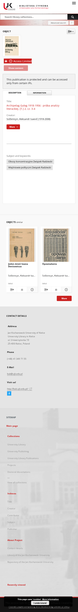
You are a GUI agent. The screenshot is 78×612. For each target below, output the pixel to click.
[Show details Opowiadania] (66, 289)
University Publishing (18, 451)
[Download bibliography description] (11, 289)
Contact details (15, 548)
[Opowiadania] (56, 246)
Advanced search (58, 23)
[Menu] (74, 3)
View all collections (17, 482)
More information (50, 599)
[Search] (72, 17)
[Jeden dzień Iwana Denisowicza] (22, 246)
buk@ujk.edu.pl (15, 373)
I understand (40, 603)
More (64, 298)
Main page (12, 425)
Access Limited (22, 61)
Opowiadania (49, 263)
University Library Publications (23, 458)
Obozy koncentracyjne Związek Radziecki (30, 161)
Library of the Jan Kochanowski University (28, 555)
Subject (11, 522)
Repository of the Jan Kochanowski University (30, 562)
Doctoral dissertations (18, 472)
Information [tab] (39, 93)
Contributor (13, 515)
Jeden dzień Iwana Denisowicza (18, 265)
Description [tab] (15, 93)
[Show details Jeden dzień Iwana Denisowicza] (31, 289)
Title (9, 501)
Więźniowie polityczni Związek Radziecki (29, 167)
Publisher (12, 529)
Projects (11, 465)
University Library (16, 444)
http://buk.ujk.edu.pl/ (18, 388)
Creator (11, 508)
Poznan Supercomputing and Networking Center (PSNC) (39, 606)
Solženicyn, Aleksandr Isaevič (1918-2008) (28, 119)
